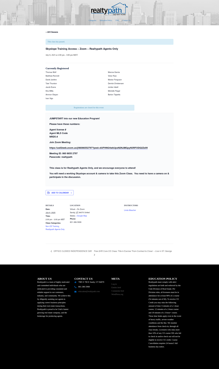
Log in (114, 284)
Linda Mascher (130, 210)
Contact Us (126, 20)
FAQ (117, 20)
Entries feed (116, 287)
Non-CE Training (52, 226)
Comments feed (117, 291)
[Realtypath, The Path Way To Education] (109, 9)
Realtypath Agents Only (55, 229)
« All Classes (52, 31)
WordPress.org (117, 294)
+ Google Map (81, 215)
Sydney (97, 365)
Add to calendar (60, 192)
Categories (92, 20)
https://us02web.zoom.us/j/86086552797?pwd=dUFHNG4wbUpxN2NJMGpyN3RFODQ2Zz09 (98, 147)
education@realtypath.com (89, 291)
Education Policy (106, 20)
